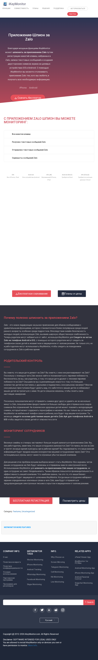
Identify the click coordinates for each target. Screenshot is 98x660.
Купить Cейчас (27, 106)
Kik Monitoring (57, 577)
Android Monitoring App (85, 568)
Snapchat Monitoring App (84, 584)
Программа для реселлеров (10, 585)
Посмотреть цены (74, 500)
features (17, 511)
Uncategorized (28, 511)
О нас (5, 557)
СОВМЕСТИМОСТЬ (21, 8)
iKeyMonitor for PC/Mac (81, 562)
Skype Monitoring (34, 584)
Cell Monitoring (57, 572)
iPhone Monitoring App (84, 573)
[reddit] (55, 610)
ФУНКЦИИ (6, 8)
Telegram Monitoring (59, 567)
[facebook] (35, 610)
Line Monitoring (57, 582)
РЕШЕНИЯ (46, 8)
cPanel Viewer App (83, 557)
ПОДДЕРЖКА (58, 8)
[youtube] (49, 610)
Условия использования (10, 573)
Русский (49, 620)
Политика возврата (12, 562)
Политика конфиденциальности (13, 567)
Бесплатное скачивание (33, 293)
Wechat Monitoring (35, 560)
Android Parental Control (82, 578)
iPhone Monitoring (34, 565)
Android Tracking (34, 569)
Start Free (72, 14)
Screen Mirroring (58, 562)
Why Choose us (57, 557)
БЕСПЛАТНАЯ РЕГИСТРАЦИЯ (31, 500)
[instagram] (62, 610)
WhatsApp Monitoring (36, 574)
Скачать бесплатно (29, 97)
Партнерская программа (9, 579)
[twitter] (42, 610)
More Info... (33, 645)
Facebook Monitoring (36, 579)
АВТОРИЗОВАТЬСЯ (78, 8)
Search (90, 602)
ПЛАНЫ (35, 8)
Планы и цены (73, 293)
